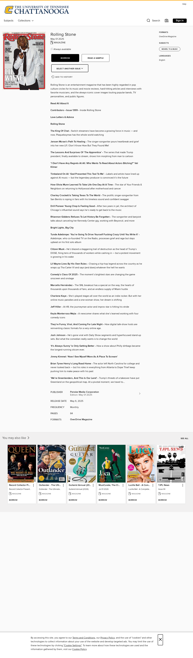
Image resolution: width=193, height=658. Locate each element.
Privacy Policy (107, 637)
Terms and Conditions (83, 637)
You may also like (14, 438)
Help (184, 4)
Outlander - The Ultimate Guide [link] (50, 485)
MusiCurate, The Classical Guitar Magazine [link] (110, 485)
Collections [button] (25, 20)
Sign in (180, 20)
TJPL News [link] (163, 485)
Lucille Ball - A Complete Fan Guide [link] (139, 485)
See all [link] (184, 438)
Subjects (8, 20)
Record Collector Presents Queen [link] (20, 485)
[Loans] (166, 21)
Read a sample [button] (96, 58)
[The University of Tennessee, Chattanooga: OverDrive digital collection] (37, 9)
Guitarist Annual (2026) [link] (80, 485)
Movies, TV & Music (170, 49)
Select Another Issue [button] (68, 68)
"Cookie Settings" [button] (72, 645)
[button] (153, 21)
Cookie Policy (79, 649)
